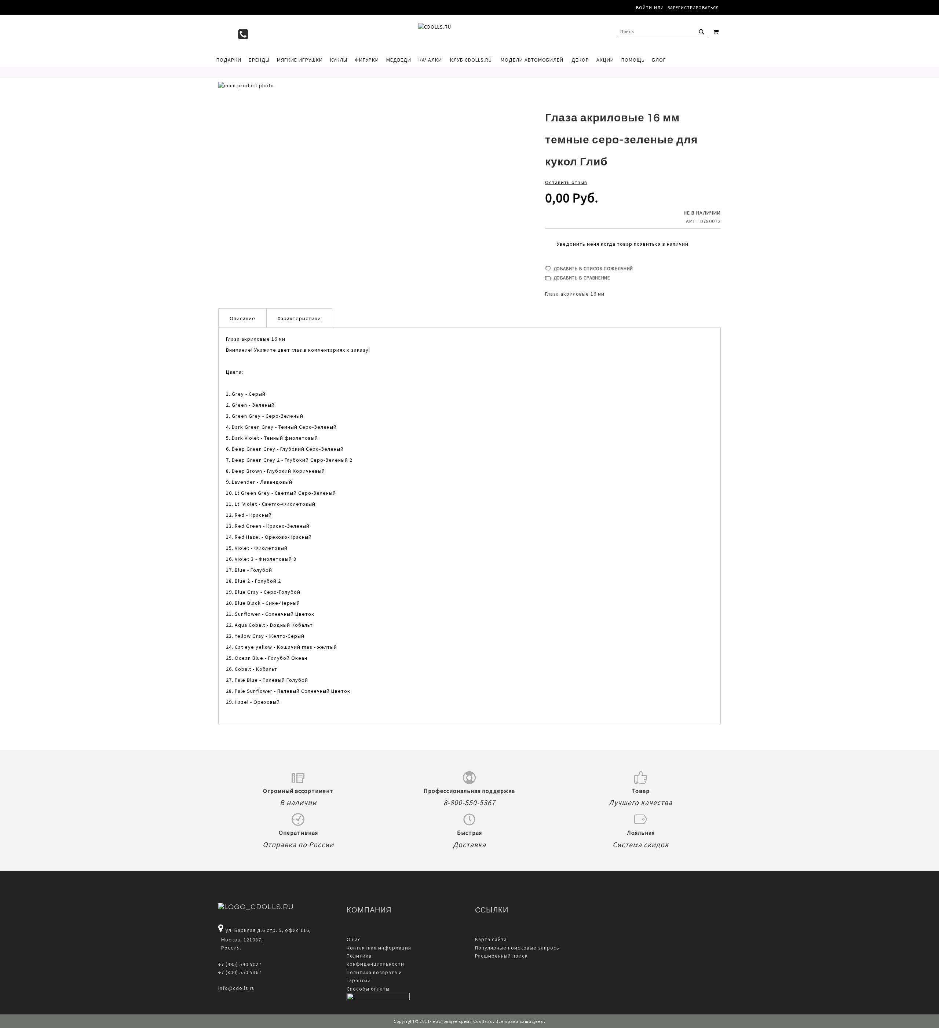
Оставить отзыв (566, 182)
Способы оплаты (368, 988)
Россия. (229, 947)
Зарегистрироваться (693, 7)
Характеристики (299, 318)
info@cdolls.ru (236, 988)
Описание (242, 318)
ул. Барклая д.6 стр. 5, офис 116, (268, 930)
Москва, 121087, (240, 939)
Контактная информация (379, 947)
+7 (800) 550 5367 (240, 972)
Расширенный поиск (501, 955)
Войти (644, 7)
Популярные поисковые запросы (517, 947)
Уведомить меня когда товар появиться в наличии (622, 244)
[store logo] (466, 33)
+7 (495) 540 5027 (240, 964)
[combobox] (662, 31)
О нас (354, 939)
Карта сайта (491, 939)
